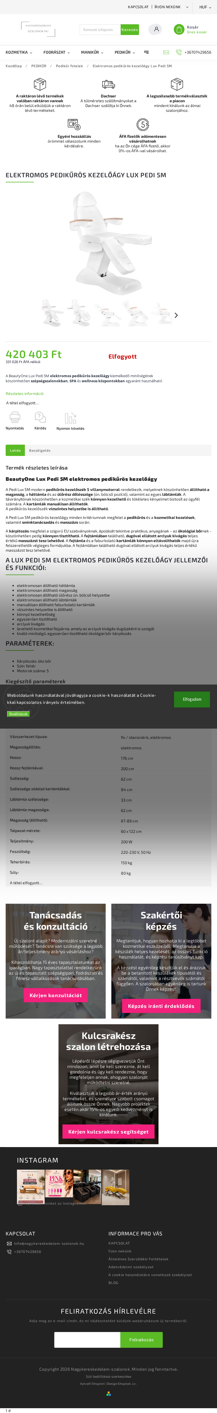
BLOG (113, 1282)
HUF (203, 7)
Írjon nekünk (168, 7)
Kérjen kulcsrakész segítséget (108, 1131)
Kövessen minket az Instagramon (55, 1203)
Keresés (129, 29)
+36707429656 (27, 1251)
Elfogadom (192, 699)
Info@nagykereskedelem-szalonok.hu (49, 1243)
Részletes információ (25, 393)
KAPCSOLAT (138, 7)
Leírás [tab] (15, 450)
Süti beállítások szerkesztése (108, 1376)
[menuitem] (22, 52)
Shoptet (98, 1383)
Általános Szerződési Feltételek (138, 1259)
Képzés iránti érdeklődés (161, 1006)
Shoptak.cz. (127, 1383)
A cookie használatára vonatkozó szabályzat (150, 1274)
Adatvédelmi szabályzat (131, 1267)
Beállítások (18, 714)
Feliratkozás (141, 1339)
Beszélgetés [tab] (40, 450)
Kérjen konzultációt (56, 995)
